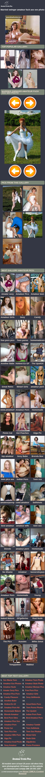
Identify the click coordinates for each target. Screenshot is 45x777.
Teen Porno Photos (34, 708)
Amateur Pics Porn (11, 694)
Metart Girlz (31, 735)
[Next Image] (29, 110)
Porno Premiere (33, 745)
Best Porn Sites (11, 718)
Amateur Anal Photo (13, 742)
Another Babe (10, 701)
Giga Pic (8, 738)
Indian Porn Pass (33, 714)
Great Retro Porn (33, 704)
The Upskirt (31, 711)
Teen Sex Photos (33, 732)
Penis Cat (8, 728)
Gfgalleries (31, 742)
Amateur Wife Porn (12, 735)
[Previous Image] (15, 110)
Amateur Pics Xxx (12, 721)
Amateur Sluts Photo (34, 684)
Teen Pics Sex (10, 732)
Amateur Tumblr (33, 725)
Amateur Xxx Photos (12, 684)
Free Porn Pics (31, 690)
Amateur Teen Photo (34, 680)
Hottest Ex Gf (10, 704)
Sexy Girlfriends (33, 697)
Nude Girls (30, 738)
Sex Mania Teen (10, 680)
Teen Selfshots (32, 728)
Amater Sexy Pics (11, 690)
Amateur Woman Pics (34, 687)
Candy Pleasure (11, 697)
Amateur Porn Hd (12, 708)
